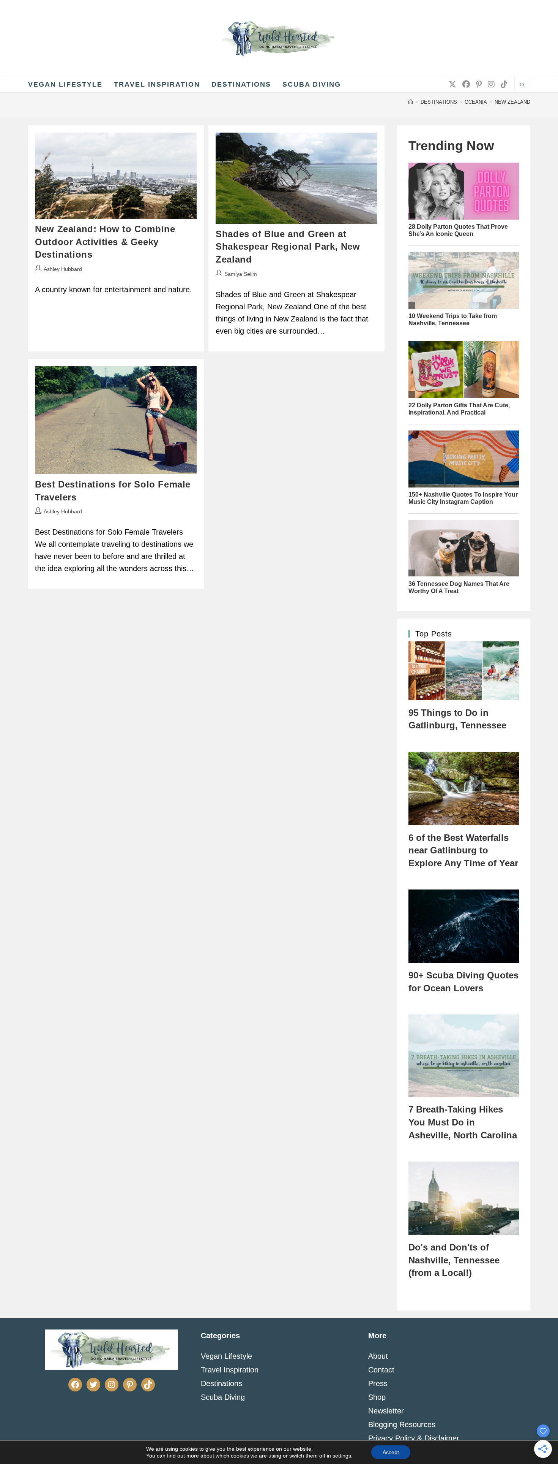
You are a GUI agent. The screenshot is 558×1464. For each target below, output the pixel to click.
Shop (377, 1397)
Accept (391, 1452)
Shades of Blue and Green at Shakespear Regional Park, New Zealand (288, 246)
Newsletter (386, 1411)
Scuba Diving (223, 1397)
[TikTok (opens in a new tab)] (504, 84)
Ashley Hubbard (63, 269)
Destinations (221, 1383)
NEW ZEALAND (512, 102)
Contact (381, 1370)
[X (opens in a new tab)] (452, 84)
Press (378, 1383)
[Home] (410, 102)
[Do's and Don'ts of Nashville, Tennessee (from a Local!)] (463, 1198)
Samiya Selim (240, 274)
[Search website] (522, 86)
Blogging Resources (401, 1424)
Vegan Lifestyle (226, 1356)
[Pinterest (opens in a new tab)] (479, 84)
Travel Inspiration (230, 1370)
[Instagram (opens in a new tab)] (491, 84)
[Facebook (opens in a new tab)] (466, 84)
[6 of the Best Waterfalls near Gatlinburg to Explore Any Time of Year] (463, 789)
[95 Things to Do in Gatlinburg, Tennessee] (463, 670)
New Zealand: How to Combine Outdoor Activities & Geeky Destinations (105, 242)
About (378, 1356)
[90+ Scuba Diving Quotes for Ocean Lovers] (463, 926)
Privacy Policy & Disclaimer (413, 1438)
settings (342, 1456)
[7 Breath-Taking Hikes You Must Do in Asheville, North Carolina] (463, 1056)
